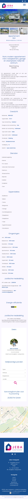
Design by (16, 492)
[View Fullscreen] (2, 413)
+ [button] (1, 408)
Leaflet (26, 431)
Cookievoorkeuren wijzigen (19, 491)
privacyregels (21, 496)
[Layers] (25, 408)
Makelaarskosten (7, 491)
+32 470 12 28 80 (15, 352)
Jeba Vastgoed (14, 460)
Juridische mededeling (20, 489)
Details (14, 68)
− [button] (1, 410)
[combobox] (14, 369)
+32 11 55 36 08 (14, 468)
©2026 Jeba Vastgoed (7, 489)
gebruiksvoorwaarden (8, 497)
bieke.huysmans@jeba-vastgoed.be (15, 354)
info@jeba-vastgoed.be (15, 469)
